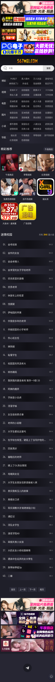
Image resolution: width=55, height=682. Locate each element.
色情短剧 (25, 140)
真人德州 (25, 78)
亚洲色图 (25, 112)
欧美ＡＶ (37, 90)
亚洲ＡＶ (14, 90)
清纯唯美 (25, 117)
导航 (4, 137)
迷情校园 (14, 128)
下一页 (32, 589)
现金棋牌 (37, 83)
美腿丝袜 (14, 117)
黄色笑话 (37, 128)
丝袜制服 (25, 94)
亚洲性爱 (14, 101)
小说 (4, 126)
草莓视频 (37, 135)
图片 (4, 114)
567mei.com (27, 61)
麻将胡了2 (13, 83)
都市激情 (14, 124)
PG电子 (13, 78)
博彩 (4, 80)
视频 (4, 92)
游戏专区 (49, 78)
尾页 (42, 589)
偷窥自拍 (14, 112)
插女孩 (14, 135)
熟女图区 (37, 117)
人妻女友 (37, 124)
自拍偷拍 (25, 90)
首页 (13, 589)
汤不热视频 (49, 135)
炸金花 (25, 83)
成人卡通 (37, 101)
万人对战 (37, 78)
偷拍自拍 (25, 101)
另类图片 (49, 117)
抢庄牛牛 (49, 83)
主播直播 (37, 94)
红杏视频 (14, 140)
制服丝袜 (14, 106)
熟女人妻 (14, 94)
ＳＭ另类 (49, 94)
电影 (4, 103)
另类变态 (49, 106)
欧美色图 (37, 112)
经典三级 (25, 106)
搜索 (48, 68)
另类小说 (25, 128)
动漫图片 (49, 112)
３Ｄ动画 (49, 90)
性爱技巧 (49, 128)
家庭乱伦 (25, 124)
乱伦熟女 (37, 106)
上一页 (23, 589)
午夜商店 (25, 135)
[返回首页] (51, 676)
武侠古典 (49, 124)
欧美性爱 (49, 101)
